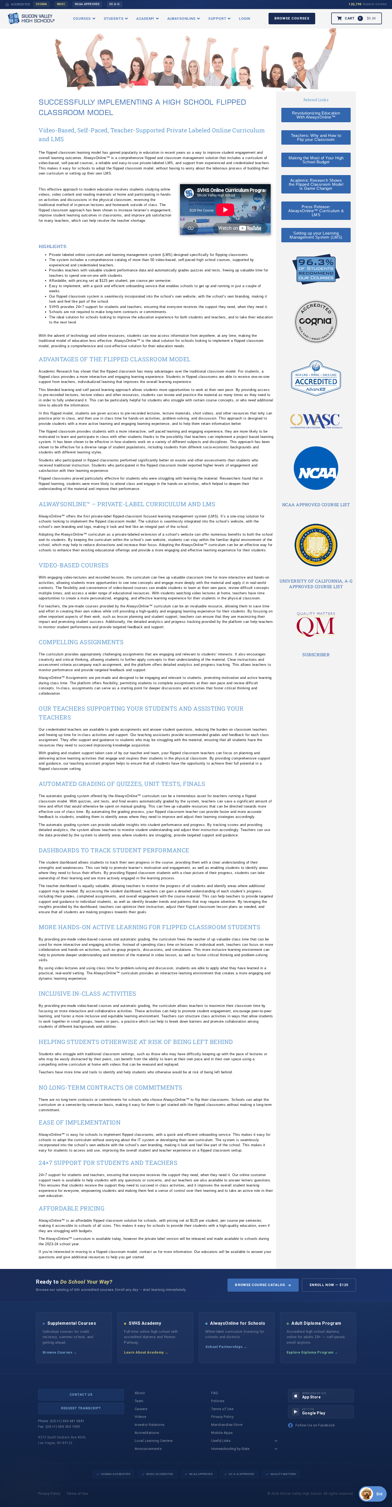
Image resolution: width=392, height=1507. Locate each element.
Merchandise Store (227, 1425)
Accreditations (147, 1433)
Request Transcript (81, 1408)
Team (139, 1401)
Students (113, 18)
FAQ (214, 1393)
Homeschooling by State (230, 1449)
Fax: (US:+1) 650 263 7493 (59, 1427)
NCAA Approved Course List (316, 504)
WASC (61, 4)
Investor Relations (150, 1425)
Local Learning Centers (154, 1441)
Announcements (148, 1449)
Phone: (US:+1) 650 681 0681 (61, 1421)
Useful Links (220, 1441)
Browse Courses (291, 18)
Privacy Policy (222, 1417)
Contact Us (81, 1395)
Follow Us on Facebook (315, 1425)
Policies (217, 1401)
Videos (140, 1417)
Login (244, 18)
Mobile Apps (222, 1433)
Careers (141, 1409)
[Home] (7, 4)
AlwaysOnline (181, 18)
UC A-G (114, 4)
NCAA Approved (87, 4)
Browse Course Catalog (260, 1285)
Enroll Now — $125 (329, 1285)
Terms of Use (222, 1409)
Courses (82, 18)
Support (217, 18)
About (140, 1393)
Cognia (41, 4)
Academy (145, 18)
